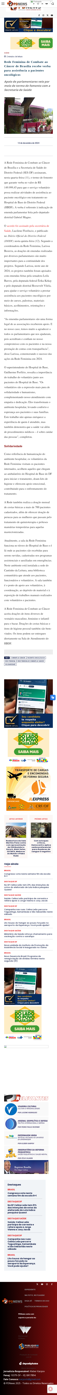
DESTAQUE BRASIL (31, 843)
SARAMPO (39, 888)
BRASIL (21, 826)
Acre (21, 823)
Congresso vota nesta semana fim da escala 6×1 (22, 1194)
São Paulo (28, 888)
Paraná (29, 878)
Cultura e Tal (19, 841)
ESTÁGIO (38, 856)
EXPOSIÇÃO (23, 858)
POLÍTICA (12, 880)
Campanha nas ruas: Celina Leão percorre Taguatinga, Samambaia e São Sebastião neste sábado (28, 912)
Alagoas (29, 823)
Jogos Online (21, 866)
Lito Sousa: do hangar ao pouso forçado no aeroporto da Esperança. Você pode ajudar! (26, 924)
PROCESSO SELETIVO (27, 880)
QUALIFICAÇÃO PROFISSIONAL (27, 883)
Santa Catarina (15, 888)
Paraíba (20, 878)
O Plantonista (18, 875)
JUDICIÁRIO (35, 866)
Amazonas (40, 823)
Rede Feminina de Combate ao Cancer (31, 661)
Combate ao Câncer (18, 658)
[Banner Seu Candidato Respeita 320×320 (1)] (28, 703)
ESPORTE (28, 856)
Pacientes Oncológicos (36, 658)
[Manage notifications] (50, 1389)
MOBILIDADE (29, 873)
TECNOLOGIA (26, 895)
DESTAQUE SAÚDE (32, 846)
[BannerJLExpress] (28, 789)
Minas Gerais (16, 873)
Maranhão (25, 868)
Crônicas (38, 838)
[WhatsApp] (38, 151)
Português (37, 2)
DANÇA (30, 841)
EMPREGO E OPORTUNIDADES (20, 853)
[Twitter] (37, 1284)
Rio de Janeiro (19, 885)
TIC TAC (38, 895)
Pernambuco (41, 878)
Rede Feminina (10, 661)
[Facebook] (39, 15)
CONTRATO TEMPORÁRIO (32, 836)
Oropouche (41, 875)
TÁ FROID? (39, 893)
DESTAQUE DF (10, 906)
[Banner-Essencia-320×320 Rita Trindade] (26, 1047)
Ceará (29, 826)
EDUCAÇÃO (37, 851)
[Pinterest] (31, 151)
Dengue (39, 841)
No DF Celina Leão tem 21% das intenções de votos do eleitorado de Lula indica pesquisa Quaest (22, 1209)
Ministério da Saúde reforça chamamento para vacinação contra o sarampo (28, 935)
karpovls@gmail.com (29, 1379)
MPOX (40, 873)
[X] (47, 15)
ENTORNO (39, 853)
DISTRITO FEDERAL (21, 851)
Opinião (31, 875)
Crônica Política (25, 838)
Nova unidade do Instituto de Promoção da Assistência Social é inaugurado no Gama (26, 946)
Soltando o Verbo (25, 893)
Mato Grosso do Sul (28, 870)
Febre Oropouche (29, 861)
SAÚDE (6, 53)
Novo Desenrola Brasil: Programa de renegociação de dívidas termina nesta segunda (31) (24, 958)
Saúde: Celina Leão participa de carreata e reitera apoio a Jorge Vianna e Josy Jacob (21, 1226)
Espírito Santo (15, 856)
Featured (34, 858)
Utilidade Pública (35, 898)
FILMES (42, 861)
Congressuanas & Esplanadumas (40, 833)
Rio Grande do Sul (36, 885)
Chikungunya (40, 826)
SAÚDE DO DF (33, 890)
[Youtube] (52, 15)
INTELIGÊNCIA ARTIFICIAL (25, 863)
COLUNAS (30, 828)
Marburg (35, 868)
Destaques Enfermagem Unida (21, 848)
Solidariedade (10, 664)
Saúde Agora (20, 890)
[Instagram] (43, 15)
